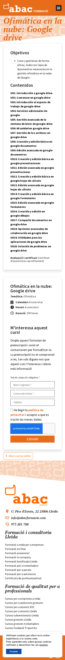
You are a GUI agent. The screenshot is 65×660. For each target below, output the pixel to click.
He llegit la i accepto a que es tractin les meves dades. (29, 414)
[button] (59, 8)
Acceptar (14, 651)
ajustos (43, 645)
